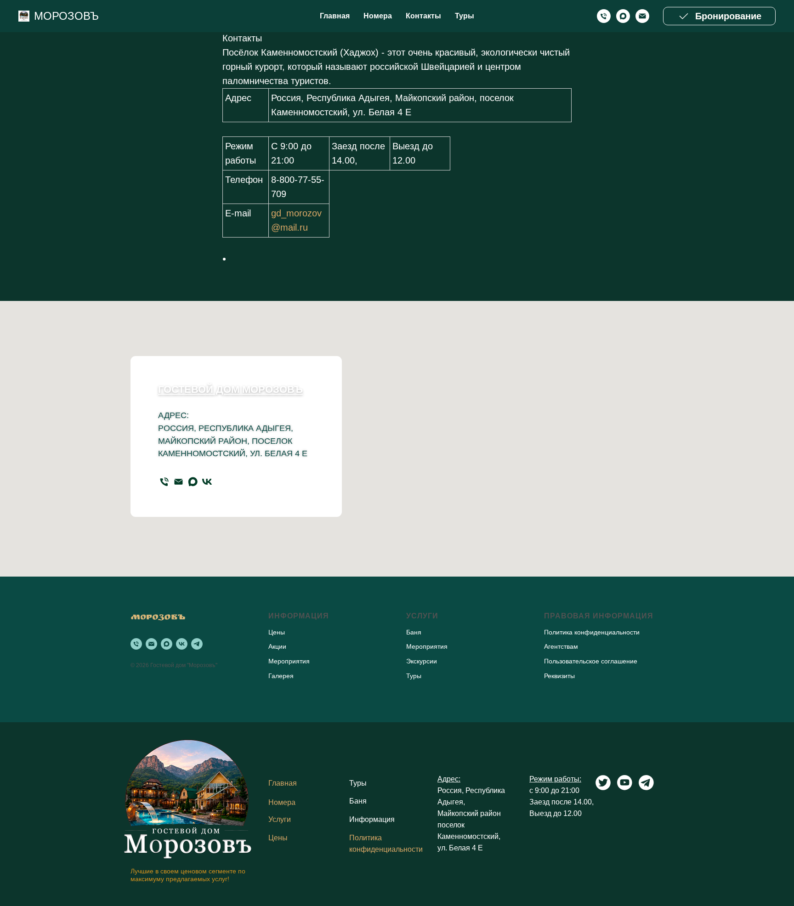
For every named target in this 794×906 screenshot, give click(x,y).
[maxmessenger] (623, 16)
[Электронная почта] (642, 16)
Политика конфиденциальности (592, 632)
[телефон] (604, 16)
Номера (377, 16)
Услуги (279, 819)
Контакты (423, 16)
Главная (335, 16)
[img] (188, 797)
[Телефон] (164, 481)
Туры (464, 16)
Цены (278, 838)
